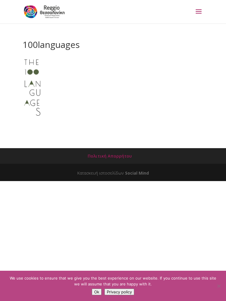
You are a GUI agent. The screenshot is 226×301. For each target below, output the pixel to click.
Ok (96, 292)
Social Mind (137, 173)
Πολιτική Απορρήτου (110, 156)
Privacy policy (119, 292)
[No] (219, 286)
